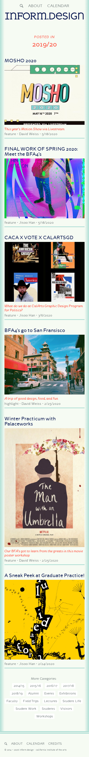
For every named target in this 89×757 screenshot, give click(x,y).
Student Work (26, 708)
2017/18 (68, 686)
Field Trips (31, 701)
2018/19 (17, 693)
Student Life (72, 701)
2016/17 (51, 686)
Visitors (66, 708)
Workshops (44, 716)
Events (49, 693)
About (35, 5)
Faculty (12, 701)
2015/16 (35, 686)
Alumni (33, 693)
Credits (55, 743)
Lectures (50, 701)
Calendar (58, 5)
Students (48, 708)
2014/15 (19, 686)
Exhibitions (67, 693)
